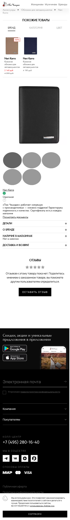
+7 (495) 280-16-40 (21, 442)
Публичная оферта (15, 486)
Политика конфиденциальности (23, 492)
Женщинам (37, 4)
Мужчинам (51, 4)
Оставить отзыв (35, 292)
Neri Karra (12, 62)
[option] (12, 56)
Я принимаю (34, 392)
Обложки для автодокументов (36, 9)
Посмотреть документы (15, 217)
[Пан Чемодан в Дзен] (24, 458)
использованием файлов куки (42, 506)
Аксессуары (9, 9)
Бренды (62, 4)
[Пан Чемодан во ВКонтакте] (15, 458)
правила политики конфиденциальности (40, 391)
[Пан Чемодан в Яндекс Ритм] (34, 458)
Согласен (34, 514)
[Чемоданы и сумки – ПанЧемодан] (11, 4)
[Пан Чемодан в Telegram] (6, 458)
